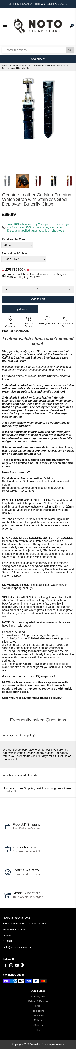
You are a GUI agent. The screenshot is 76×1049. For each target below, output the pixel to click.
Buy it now (20, 309)
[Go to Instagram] (11, 965)
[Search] (70, 50)
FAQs (38, 1006)
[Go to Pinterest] (22, 965)
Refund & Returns (38, 1001)
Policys (38, 1020)
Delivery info (38, 996)
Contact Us (38, 1015)
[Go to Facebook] (5, 965)
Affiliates (38, 1025)
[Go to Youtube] (17, 965)
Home (4, 65)
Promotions (38, 1011)
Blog (38, 1030)
